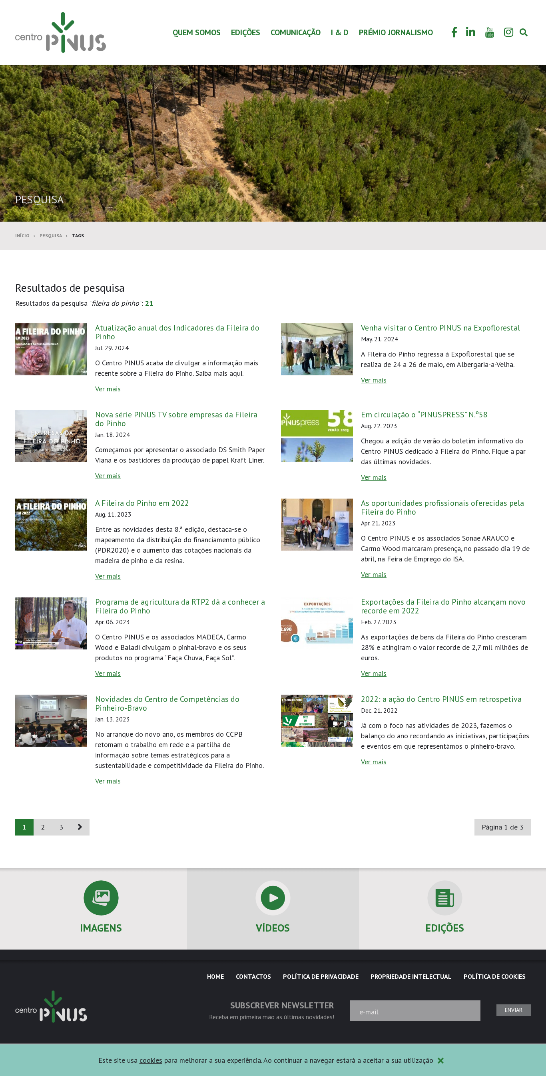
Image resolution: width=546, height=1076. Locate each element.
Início (22, 235)
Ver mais (108, 388)
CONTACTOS (253, 976)
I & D (340, 32)
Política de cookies (495, 976)
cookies (150, 1060)
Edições (245, 32)
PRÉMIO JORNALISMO (396, 32)
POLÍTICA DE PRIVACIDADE (321, 976)
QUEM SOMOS (197, 32)
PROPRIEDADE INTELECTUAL (411, 976)
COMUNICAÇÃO (296, 32)
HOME (215, 976)
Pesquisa (51, 235)
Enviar (513, 1010)
